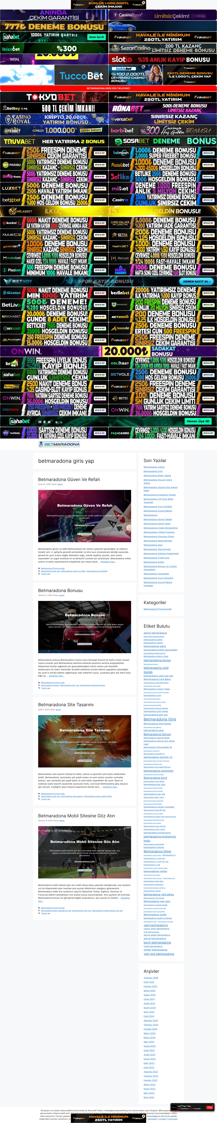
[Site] (54, 153)
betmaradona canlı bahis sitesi (156, 683)
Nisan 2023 (149, 1089)
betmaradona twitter (155, 871)
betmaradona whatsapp (153, 884)
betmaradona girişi (154, 730)
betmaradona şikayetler (165, 921)
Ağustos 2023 (151, 1072)
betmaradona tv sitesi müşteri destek (156, 868)
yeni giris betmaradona (159, 954)
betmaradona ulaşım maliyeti (153, 878)
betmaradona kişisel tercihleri (153, 788)
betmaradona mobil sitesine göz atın (107, 911)
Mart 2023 (149, 1093)
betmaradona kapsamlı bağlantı (154, 774)
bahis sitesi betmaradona (154, 636)
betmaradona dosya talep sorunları (155, 702)
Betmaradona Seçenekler (156, 574)
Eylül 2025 (149, 982)
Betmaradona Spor (153, 545)
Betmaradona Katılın (154, 562)
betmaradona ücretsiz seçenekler (154, 911)
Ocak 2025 (149, 999)
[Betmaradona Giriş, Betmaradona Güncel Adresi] (59, 444)
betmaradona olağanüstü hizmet (154, 820)
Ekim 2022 (149, 1097)
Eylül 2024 (149, 1016)
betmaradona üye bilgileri (96, 571)
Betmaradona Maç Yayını (154, 797)
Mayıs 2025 (149, 990)
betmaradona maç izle (154, 794)
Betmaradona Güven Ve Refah (69, 479)
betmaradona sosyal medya (152, 855)
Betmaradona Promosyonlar (53, 568)
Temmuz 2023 (151, 1076)
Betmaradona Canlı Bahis (157, 679)
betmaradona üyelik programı (158, 918)
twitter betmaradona (155, 949)
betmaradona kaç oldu (154, 784)
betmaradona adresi (153, 642)
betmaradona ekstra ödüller (152, 705)
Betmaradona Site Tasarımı (66, 704)
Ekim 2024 (149, 1012)
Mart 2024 (149, 1042)
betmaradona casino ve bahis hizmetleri (156, 692)
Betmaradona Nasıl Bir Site (155, 810)
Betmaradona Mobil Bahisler (158, 541)
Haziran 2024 (150, 1029)
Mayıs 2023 (149, 1084)
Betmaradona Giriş (153, 471)
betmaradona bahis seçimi (154, 653)
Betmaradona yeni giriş (157, 901)
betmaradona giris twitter (156, 711)
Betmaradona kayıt (155, 777)
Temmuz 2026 (151, 978)
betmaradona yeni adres (159, 894)
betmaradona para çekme (154, 829)
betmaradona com (152, 695)
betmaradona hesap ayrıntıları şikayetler (156, 761)
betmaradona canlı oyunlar (152, 686)
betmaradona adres (153, 639)
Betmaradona (150, 515)
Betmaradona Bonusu (60, 590)
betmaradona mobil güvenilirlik (153, 801)
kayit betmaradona (157, 942)
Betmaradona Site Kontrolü (157, 549)
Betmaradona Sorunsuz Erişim (159, 536)
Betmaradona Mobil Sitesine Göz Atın (76, 815)
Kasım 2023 (150, 1059)
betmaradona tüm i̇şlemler (152, 875)
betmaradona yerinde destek (156, 905)
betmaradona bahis (155, 646)
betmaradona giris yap (50, 571)
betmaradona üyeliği (150, 921)
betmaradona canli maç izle (158, 675)
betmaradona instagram (158, 770)
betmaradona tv (169, 855)
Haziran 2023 (150, 1080)
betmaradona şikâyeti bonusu (92, 685)
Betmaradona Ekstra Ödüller (158, 519)
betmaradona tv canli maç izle (156, 861)
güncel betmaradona (155, 938)
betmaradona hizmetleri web (153, 764)
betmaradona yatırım (152, 891)
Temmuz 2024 (151, 1025)
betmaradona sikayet (154, 847)
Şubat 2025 (149, 995)
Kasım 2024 (150, 1007)
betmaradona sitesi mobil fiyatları (98, 796)
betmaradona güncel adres (157, 738)
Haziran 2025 (150, 986)
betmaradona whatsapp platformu (154, 888)
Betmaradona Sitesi (157, 851)
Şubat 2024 (150, 1046)
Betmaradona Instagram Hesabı (160, 495)
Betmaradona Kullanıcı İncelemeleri (161, 553)
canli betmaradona (156, 925)
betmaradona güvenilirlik (151, 751)
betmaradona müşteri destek (153, 804)
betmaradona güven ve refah (73, 571)
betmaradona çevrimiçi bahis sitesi (155, 908)
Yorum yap (45, 574)
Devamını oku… (108, 561)
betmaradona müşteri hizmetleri (159, 807)
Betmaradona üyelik (155, 914)
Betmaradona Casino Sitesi (157, 689)
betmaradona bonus (157, 660)
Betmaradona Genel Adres (157, 523)
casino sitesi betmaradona (156, 928)
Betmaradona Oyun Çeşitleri (158, 506)
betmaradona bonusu (50, 685)
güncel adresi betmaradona (157, 935)
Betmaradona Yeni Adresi (154, 898)
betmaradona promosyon (157, 832)
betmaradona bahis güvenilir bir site (56, 911)
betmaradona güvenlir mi (158, 757)
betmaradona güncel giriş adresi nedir (159, 742)
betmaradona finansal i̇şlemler (156, 708)
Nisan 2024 (149, 1037)
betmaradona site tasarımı (72, 796)
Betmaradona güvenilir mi (154, 754)
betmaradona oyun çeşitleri (152, 823)
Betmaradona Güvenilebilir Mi (158, 747)
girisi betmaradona (151, 932)
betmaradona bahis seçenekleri (160, 649)
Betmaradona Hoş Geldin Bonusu (157, 767)
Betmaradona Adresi (154, 467)
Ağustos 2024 (151, 1020)
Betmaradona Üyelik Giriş (156, 558)
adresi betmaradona (155, 632)
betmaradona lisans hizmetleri (153, 791)
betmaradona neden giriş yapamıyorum (160, 816)
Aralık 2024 (149, 1003)
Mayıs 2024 (149, 1033)
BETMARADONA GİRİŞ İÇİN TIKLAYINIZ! (108, 88)
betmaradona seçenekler (154, 844)
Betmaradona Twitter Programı (159, 532)
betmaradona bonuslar (151, 664)
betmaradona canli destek (156, 670)
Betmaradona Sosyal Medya (158, 511)
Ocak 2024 (149, 1050)
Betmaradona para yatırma (155, 826)
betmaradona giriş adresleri (152, 727)
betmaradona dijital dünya (152, 699)
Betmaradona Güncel (157, 734)
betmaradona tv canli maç (154, 858)
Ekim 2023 (149, 1063)
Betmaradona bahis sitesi (156, 656)
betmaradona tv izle (152, 865)
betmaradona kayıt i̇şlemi (154, 781)
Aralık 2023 (149, 1054)
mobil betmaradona (153, 946)
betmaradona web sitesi (153, 881)
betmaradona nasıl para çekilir (153, 813)
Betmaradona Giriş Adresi (157, 723)
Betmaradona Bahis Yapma (157, 475)
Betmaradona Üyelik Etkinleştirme (161, 528)
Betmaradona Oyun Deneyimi (158, 578)
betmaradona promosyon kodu (160, 838)
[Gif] (108, 211)
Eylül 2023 (149, 1067)
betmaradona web (169, 878)
